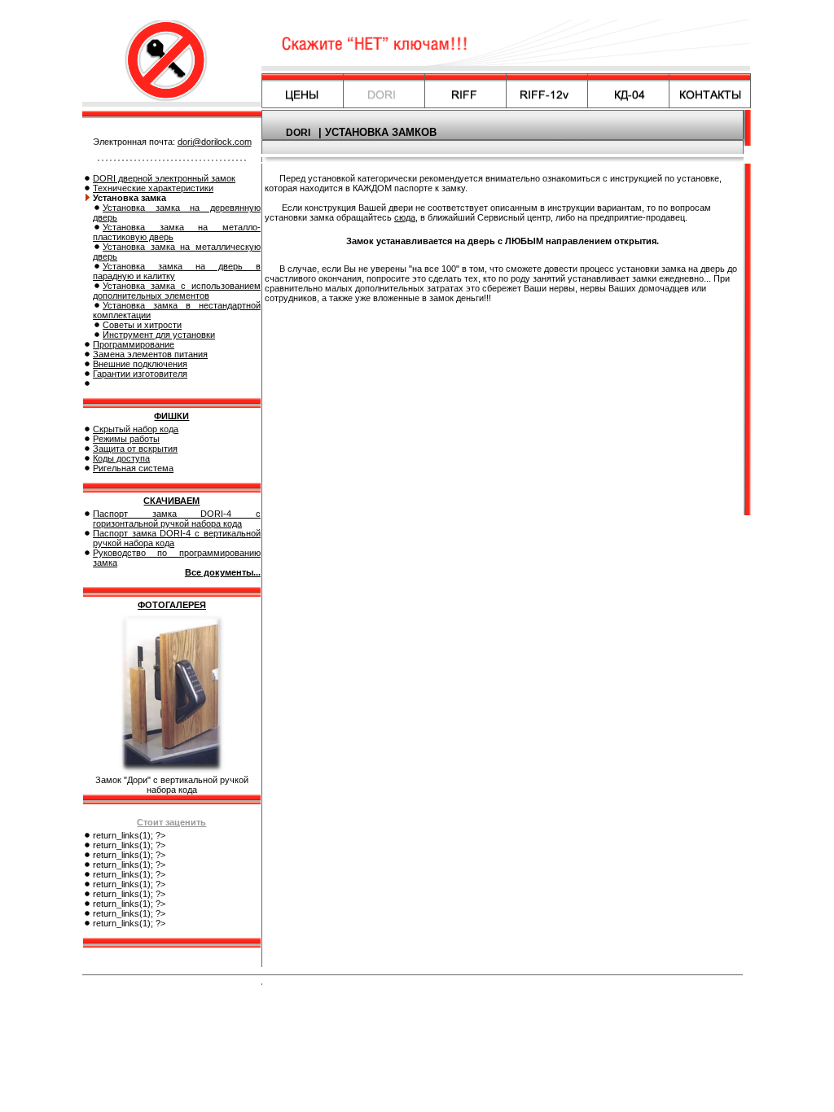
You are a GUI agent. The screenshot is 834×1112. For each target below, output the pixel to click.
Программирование (133, 344)
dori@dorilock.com (215, 142)
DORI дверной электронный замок (164, 178)
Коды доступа (121, 458)
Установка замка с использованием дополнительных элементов (177, 290)
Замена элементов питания (150, 354)
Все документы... (223, 572)
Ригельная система (133, 468)
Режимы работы (126, 439)
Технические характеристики (153, 188)
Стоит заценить (171, 822)
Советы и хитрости (142, 325)
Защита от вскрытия (135, 448)
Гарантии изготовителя (140, 374)
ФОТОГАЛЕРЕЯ (172, 605)
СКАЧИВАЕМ (171, 501)
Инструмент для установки (159, 334)
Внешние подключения (140, 364)
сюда (404, 217)
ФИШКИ (171, 416)
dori (298, 132)
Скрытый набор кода (135, 429)
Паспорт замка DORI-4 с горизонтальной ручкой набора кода (177, 518)
